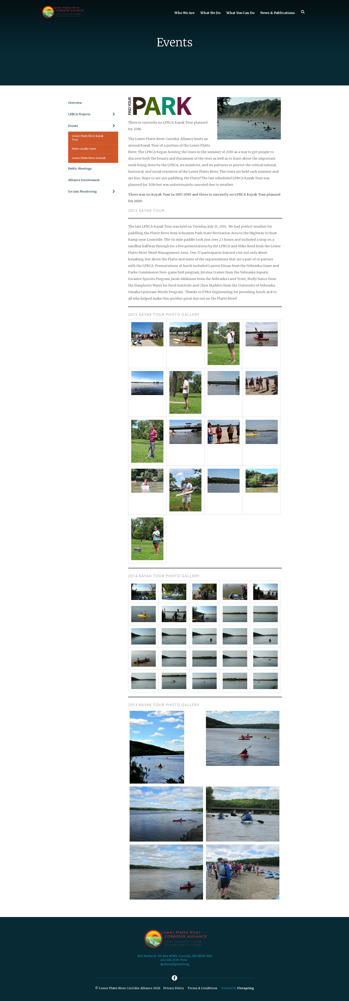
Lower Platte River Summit (89, 158)
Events (73, 126)
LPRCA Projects (79, 114)
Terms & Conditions (202, 988)
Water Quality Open (84, 148)
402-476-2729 (169, 960)
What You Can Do (240, 13)
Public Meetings (80, 168)
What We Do (210, 13)
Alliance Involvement (84, 180)
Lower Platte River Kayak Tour (87, 137)
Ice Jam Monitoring (82, 191)
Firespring (245, 988)
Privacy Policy (173, 988)
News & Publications (277, 13)
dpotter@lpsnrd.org (174, 964)
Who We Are (184, 13)
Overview (75, 103)
